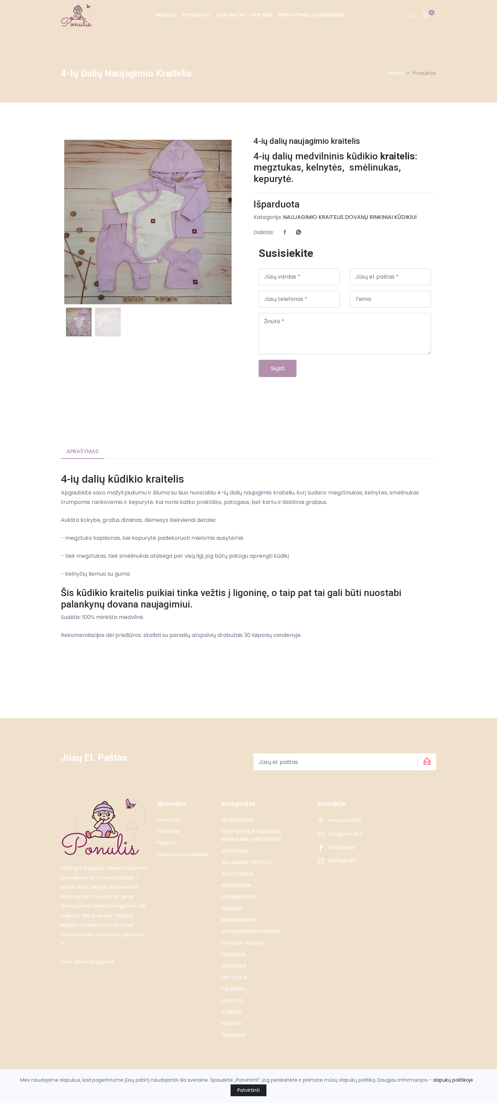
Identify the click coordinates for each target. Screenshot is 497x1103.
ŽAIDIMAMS (233, 1035)
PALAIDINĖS (233, 989)
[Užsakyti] (426, 762)
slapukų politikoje (453, 1080)
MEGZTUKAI (234, 977)
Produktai (196, 15)
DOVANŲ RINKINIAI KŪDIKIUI (381, 217)
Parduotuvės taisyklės (182, 854)
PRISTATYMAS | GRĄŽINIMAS (312, 15)
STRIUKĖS (231, 1012)
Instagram (341, 860)
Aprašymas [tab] (82, 451)
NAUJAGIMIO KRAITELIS (313, 217)
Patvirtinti (248, 1090)
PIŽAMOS (231, 1023)
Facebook (341, 847)
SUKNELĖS (231, 908)
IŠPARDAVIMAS (237, 819)
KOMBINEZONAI (238, 897)
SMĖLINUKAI (233, 966)
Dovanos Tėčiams (242, 943)
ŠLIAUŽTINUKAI (237, 873)
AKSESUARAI (234, 850)
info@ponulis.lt (346, 834)
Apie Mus (261, 15)
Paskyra (166, 842)
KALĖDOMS (233, 954)
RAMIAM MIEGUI (238, 920)
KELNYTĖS (232, 1000)
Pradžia (165, 15)
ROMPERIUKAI (236, 885)
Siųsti (277, 368)
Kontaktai (230, 15)
